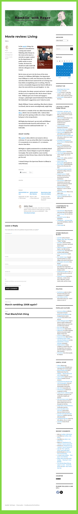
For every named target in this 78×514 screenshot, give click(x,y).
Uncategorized (8, 54)
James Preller (60, 158)
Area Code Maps (61, 367)
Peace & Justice (60, 180)
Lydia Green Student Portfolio (64, 169)
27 (59, 75)
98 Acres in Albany (61, 311)
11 (71, 66)
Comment (8, 233)
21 (62, 72)
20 (59, 72)
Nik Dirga (59, 265)
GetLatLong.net (61, 389)
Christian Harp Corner (62, 129)
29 (64, 75)
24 (69, 72)
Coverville (59, 317)
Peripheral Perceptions (62, 271)
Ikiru (20, 113)
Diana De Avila (60, 132)
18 (71, 69)
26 (57, 75)
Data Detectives (61, 210)
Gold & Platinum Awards (63, 321)
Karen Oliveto (60, 164)
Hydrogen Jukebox (61, 151)
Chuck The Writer (61, 130)
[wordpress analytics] (64, 478)
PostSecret (59, 335)
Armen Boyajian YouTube (63, 126)
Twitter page (60, 225)
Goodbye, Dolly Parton (66, 434)
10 (69, 66)
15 (64, 69)
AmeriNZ (59, 238)
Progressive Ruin (61, 337)
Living (6, 57)
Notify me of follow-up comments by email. (15, 281)
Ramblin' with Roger (10, 505)
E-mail (59, 92)
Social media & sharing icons (30, 513)
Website (7, 271)
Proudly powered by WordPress (32, 505)
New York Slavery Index (63, 399)
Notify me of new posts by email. (13, 285)
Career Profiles (60, 376)
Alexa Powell (60, 118)
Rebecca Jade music (62, 191)
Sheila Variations (61, 345)
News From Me (61, 329)
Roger (6, 50)
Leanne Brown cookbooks (63, 393)
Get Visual (59, 145)
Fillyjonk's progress (62, 247)
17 (69, 69)
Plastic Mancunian (61, 458)
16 (66, 69)
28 (62, 75)
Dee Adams (60, 242)
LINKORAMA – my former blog (64, 220)
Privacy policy (60, 97)
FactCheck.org (60, 292)
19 (57, 72)
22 (64, 72)
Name (6, 256)
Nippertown (60, 330)
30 (66, 75)
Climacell (59, 378)
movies (10, 57)
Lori (58, 455)
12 (57, 69)
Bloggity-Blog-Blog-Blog (63, 239)
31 (69, 75)
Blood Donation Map (62, 370)
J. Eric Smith (60, 153)
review (6, 58)
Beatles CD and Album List (63, 314)
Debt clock (59, 388)
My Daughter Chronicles (63, 262)
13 (59, 69)
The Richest (60, 353)
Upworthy (59, 421)
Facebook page (60, 214)
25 (71, 72)
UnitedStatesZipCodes (62, 418)
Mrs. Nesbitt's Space (62, 257)
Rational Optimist (61, 187)
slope (58, 448)
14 (62, 69)
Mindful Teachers (61, 174)
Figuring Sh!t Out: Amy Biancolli (65, 135)
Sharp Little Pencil (61, 276)
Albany (59, 365)
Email (7, 264)
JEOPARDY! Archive (62, 217)
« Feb (59, 77)
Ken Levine (60, 327)
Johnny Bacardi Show (62, 254)
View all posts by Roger (29, 212)
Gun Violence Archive (62, 297)
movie (24, 46)
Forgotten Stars (61, 250)
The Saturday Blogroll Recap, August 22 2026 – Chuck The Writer (64, 465)
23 (66, 72)
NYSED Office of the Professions (65, 405)
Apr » (69, 77)
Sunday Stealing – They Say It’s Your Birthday (64, 460)
